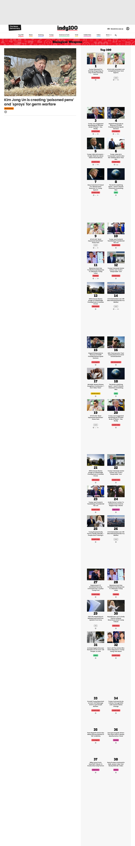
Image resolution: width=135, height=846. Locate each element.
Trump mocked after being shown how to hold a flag (116, 817)
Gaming (41, 35)
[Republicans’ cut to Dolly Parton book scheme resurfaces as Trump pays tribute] (116, 605)
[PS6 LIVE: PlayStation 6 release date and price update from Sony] (95, 605)
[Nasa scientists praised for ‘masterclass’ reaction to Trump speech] (95, 174)
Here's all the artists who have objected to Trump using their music (115, 649)
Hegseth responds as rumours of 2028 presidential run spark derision (116, 126)
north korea (9, 108)
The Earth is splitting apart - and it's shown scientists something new (115, 187)
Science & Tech (64, 35)
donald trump (95, 162)
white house (95, 306)
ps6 (96, 625)
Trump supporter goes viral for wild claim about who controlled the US (95, 818)
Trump (51, 35)
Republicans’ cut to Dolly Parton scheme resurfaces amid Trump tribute (116, 619)
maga (95, 825)
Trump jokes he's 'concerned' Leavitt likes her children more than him (115, 157)
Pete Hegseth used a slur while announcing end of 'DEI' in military (95, 734)
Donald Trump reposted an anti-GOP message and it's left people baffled (95, 704)
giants (95, 655)
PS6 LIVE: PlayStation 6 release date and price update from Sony (95, 618)
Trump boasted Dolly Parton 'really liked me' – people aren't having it (95, 533)
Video (99, 35)
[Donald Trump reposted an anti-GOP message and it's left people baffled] (95, 690)
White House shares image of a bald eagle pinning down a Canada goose (96, 301)
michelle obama (96, 393)
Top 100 (21, 35)
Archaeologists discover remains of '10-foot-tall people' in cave (95, 649)
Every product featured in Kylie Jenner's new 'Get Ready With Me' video (116, 764)
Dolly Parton (116, 625)
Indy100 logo (67, 28)
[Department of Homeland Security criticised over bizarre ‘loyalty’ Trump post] (95, 574)
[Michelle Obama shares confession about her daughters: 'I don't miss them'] (95, 373)
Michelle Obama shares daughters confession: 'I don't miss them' (95, 386)
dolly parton (116, 509)
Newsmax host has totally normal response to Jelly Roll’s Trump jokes (95, 270)
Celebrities (87, 35)
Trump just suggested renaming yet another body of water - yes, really (95, 126)
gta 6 (116, 77)
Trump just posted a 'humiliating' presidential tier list (115, 240)
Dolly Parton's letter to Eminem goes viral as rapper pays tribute (116, 503)
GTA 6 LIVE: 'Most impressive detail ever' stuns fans (95, 240)
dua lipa (116, 740)
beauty (116, 770)
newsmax (95, 275)
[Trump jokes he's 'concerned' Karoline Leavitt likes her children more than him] (116, 143)
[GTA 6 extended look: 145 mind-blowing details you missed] (116, 287)
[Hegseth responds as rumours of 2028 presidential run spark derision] (116, 112)
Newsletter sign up (117, 29)
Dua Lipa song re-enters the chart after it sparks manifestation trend (116, 734)
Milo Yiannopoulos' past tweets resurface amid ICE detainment (116, 354)
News (31, 35)
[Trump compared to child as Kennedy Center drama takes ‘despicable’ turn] (116, 257)
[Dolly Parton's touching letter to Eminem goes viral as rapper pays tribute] (116, 491)
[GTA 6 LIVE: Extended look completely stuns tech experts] (116, 58)
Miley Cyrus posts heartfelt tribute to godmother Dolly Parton (95, 764)
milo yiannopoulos (115, 362)
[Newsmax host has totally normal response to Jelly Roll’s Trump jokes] (95, 257)
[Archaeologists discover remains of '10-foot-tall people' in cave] (95, 637)
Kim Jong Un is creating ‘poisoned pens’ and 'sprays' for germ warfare (39, 102)
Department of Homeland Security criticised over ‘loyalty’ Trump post (96, 587)
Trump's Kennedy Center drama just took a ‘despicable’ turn (116, 269)
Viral (76, 35)
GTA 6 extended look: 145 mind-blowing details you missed (116, 300)
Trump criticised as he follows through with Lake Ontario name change (116, 704)
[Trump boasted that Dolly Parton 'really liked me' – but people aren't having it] (95, 521)
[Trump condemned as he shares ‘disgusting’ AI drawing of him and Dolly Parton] (95, 58)
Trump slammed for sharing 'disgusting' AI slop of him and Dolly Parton (95, 71)
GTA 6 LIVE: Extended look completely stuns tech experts (116, 70)
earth (116, 192)
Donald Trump (95, 77)
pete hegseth (115, 131)
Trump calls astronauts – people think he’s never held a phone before (95, 156)
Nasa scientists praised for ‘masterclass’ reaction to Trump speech (96, 187)
